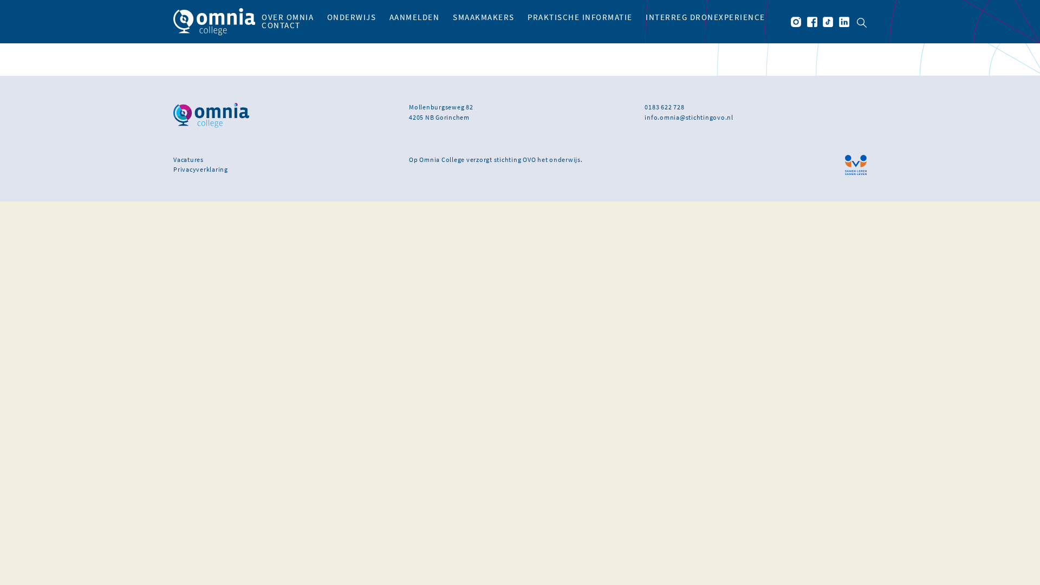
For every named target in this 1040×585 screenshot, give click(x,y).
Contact (281, 25)
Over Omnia (288, 17)
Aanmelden (414, 17)
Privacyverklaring (200, 169)
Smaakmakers (484, 17)
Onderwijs (351, 17)
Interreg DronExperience (705, 17)
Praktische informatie (580, 17)
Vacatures (188, 159)
